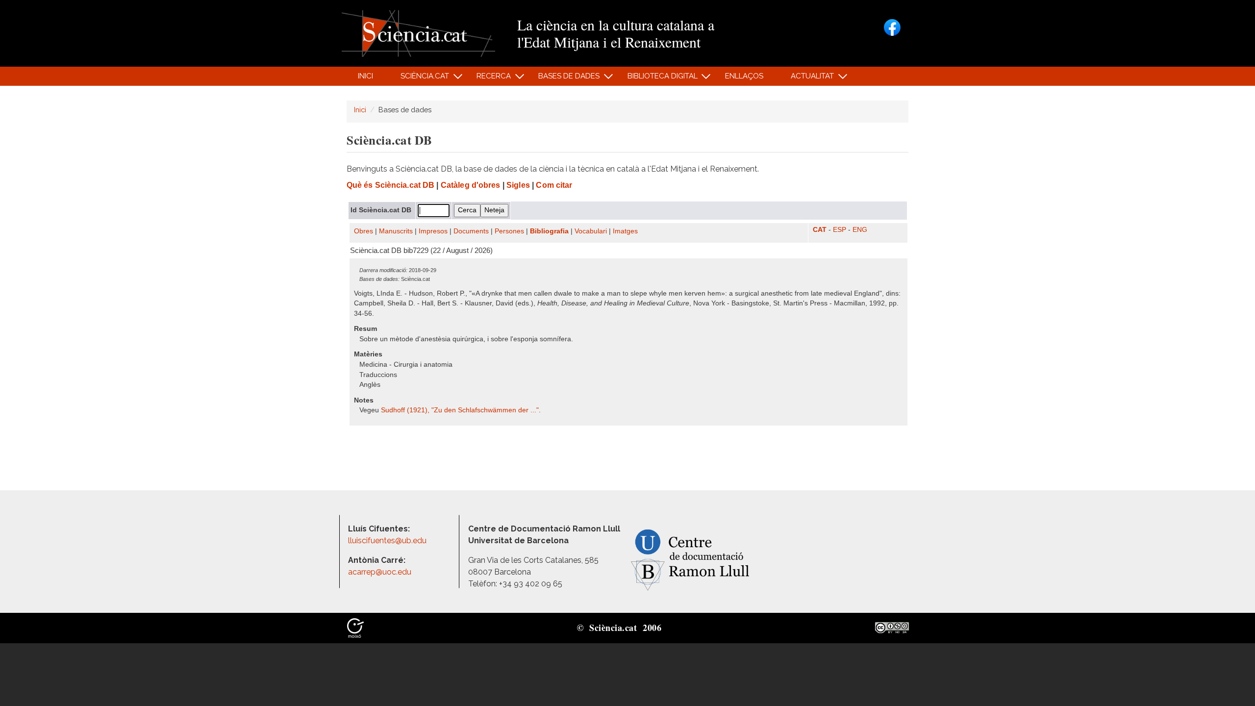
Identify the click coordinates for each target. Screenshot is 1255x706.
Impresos (433, 231)
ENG (860, 229)
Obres (363, 231)
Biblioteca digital (657, 79)
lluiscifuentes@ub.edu (388, 540)
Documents (471, 231)
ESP (839, 229)
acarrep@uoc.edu (379, 572)
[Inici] (418, 32)
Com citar (554, 185)
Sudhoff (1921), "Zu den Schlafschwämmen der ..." (460, 410)
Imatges (625, 231)
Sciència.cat (419, 79)
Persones (509, 231)
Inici (365, 76)
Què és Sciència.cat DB (390, 185)
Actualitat (807, 79)
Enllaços (744, 76)
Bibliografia (549, 231)
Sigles (518, 185)
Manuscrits (396, 231)
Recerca (488, 79)
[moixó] (355, 627)
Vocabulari (591, 231)
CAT (820, 229)
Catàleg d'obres (471, 185)
